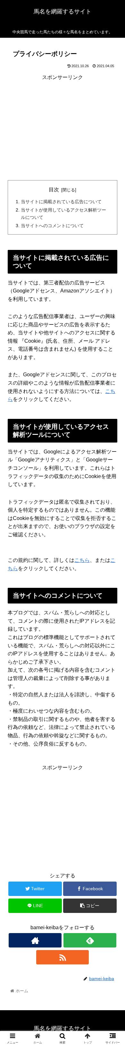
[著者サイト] (35, 940)
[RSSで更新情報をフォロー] (62, 957)
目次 (54, 189)
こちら (82, 560)
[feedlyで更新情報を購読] (89, 940)
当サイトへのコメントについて (52, 225)
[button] (112, 716)
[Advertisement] (62, 126)
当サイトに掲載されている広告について (61, 201)
